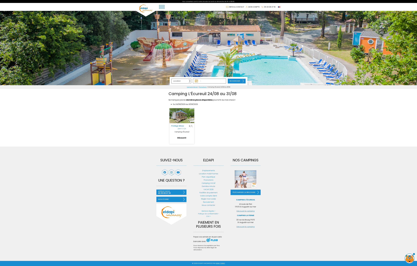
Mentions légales (208, 211)
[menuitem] (279, 7)
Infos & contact (236, 7)
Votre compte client (208, 196)
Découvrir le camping (246, 211)
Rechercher (235, 81)
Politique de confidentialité (208, 214)
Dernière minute (208, 186)
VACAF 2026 (208, 189)
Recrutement (208, 202)
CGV (208, 216)
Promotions (203, 87)
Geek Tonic (220, 263)
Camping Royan (192, 87)
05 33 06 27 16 (270, 7)
